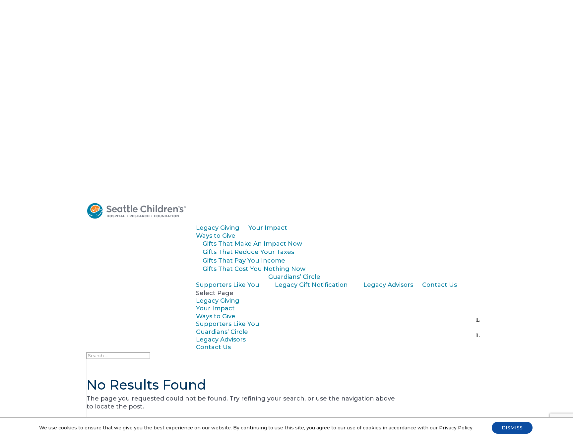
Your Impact (267, 227)
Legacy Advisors (388, 284)
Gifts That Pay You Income (244, 260)
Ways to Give (215, 235)
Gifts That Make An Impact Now (252, 243)
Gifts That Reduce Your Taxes (248, 252)
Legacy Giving (217, 227)
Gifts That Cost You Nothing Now (254, 269)
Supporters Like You (227, 284)
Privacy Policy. (456, 428)
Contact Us (439, 284)
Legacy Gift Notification (311, 284)
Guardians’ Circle (294, 277)
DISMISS (512, 428)
